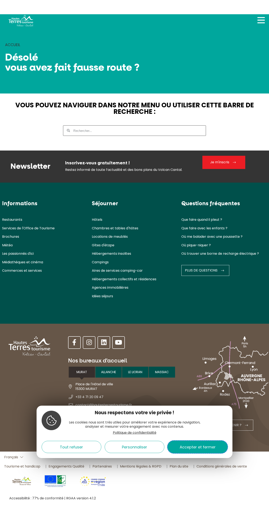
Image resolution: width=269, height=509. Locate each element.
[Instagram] (89, 342)
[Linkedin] (104, 342)
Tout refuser (71, 447)
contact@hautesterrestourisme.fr (103, 405)
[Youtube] (118, 342)
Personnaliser (134, 447)
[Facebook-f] (74, 342)
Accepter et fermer (198, 447)
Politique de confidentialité (134, 432)
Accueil (12, 44)
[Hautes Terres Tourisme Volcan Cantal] (21, 22)
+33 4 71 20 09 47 (89, 397)
